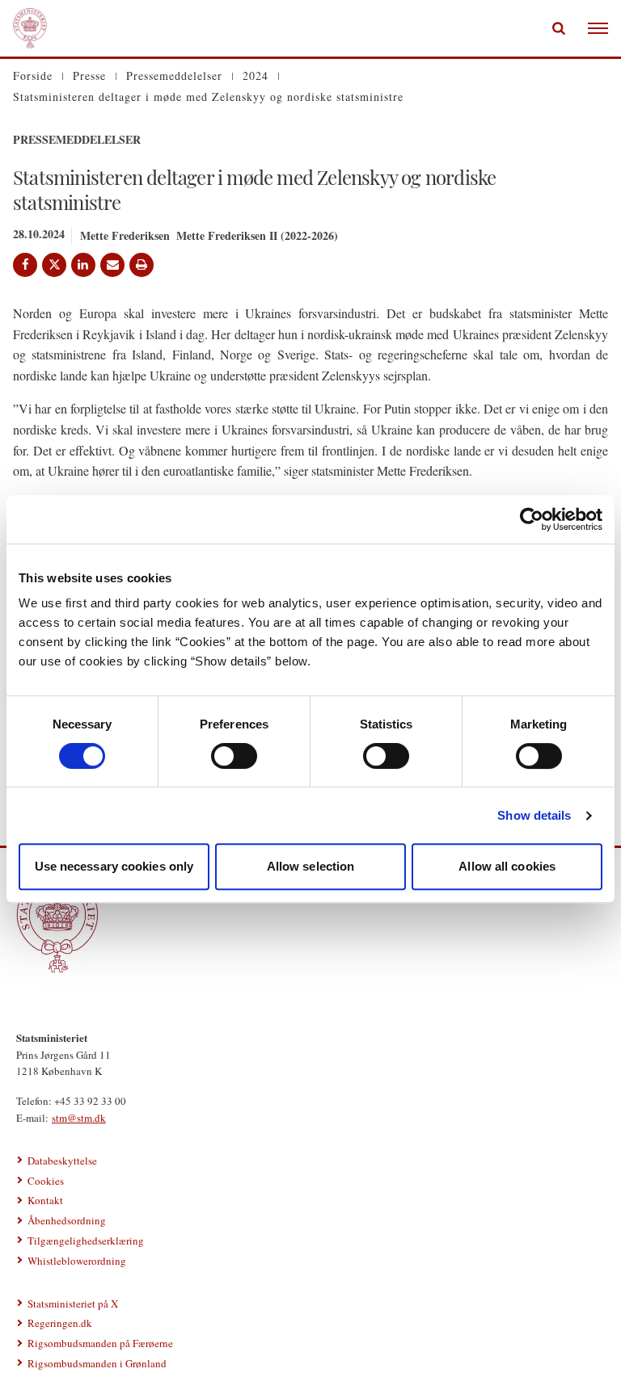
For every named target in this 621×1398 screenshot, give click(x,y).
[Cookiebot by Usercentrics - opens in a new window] (531, 519)
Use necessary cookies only (114, 866)
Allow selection (311, 866)
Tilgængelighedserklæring (85, 1240)
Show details (534, 815)
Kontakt (45, 1200)
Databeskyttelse (62, 1160)
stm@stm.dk (79, 1117)
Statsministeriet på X (72, 1303)
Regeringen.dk (59, 1323)
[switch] (234, 756)
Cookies (45, 1180)
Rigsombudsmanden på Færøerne (100, 1343)
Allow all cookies (507, 866)
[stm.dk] (310, 923)
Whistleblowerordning (76, 1260)
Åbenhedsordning (66, 1220)
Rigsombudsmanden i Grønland (97, 1363)
